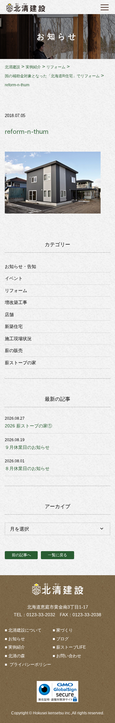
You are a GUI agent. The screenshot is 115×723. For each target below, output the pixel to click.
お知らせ (16, 638)
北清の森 (16, 655)
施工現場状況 (18, 338)
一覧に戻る (57, 555)
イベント (14, 278)
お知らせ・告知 (20, 266)
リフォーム (16, 290)
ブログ (62, 638)
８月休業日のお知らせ (27, 468)
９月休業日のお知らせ (27, 447)
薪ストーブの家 (20, 362)
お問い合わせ (68, 655)
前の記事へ (21, 555)
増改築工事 (16, 302)
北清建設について (25, 630)
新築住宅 (14, 326)
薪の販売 (14, 350)
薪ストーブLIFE (71, 647)
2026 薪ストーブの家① (28, 425)
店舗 (9, 314)
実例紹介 (16, 647)
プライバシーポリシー (29, 664)
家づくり (64, 630)
